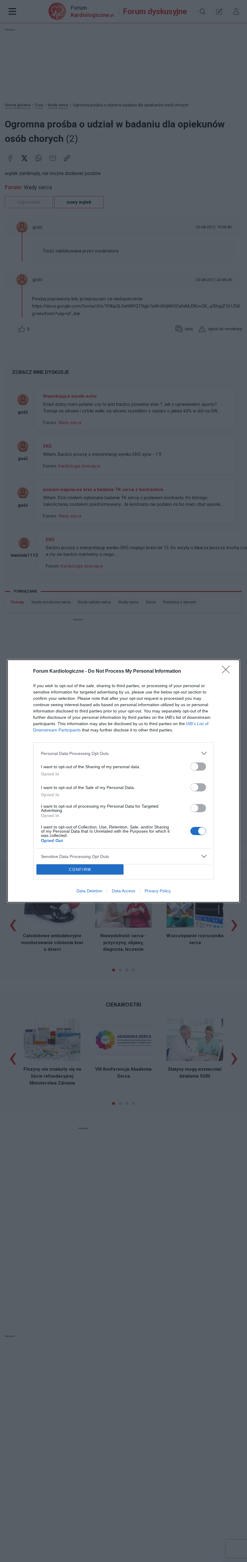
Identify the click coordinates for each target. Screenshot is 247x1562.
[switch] (198, 766)
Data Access (123, 890)
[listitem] (123, 753)
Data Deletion (89, 890)
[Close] (227, 671)
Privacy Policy (158, 890)
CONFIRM (80, 869)
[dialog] (123, 781)
